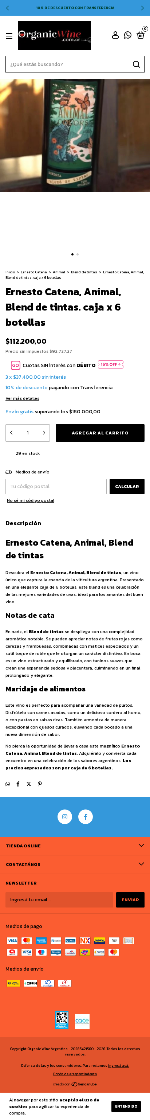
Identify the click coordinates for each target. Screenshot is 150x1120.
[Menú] (10, 36)
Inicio (10, 272)
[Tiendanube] (75, 1085)
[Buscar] (136, 64)
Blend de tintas (84, 272)
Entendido (126, 1106)
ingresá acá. (118, 1065)
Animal (59, 272)
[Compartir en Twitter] (28, 784)
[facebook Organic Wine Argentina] (85, 816)
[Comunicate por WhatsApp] (128, 36)
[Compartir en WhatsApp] (7, 784)
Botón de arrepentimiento (75, 1074)
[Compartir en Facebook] (18, 784)
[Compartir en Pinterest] (40, 784)
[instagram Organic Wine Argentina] (65, 816)
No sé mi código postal (30, 500)
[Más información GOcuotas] (110, 365)
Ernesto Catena (34, 272)
